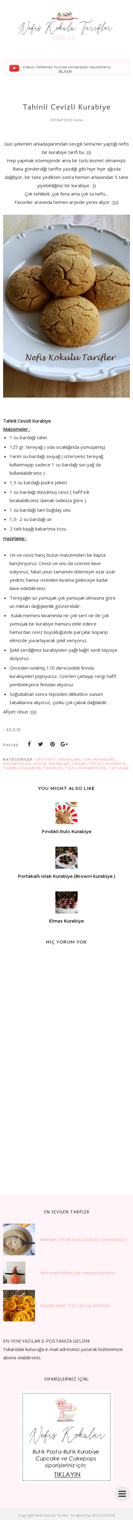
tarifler (53, 768)
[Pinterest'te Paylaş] (53, 744)
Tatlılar (119, 768)
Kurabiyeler (17, 764)
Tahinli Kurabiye (22, 768)
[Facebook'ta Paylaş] (29, 744)
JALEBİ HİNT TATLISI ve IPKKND (75, 1305)
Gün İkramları (99, 759)
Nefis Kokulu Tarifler (52, 1515)
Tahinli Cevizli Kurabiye (99, 764)
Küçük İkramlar (51, 764)
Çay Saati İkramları (57, 759)
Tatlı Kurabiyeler (85, 768)
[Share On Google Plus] (64, 744)
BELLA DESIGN (103, 1515)
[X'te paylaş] (41, 744)
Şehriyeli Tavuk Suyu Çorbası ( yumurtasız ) (83, 1239)
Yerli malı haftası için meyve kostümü (77, 1272)
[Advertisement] (49, 1141)
